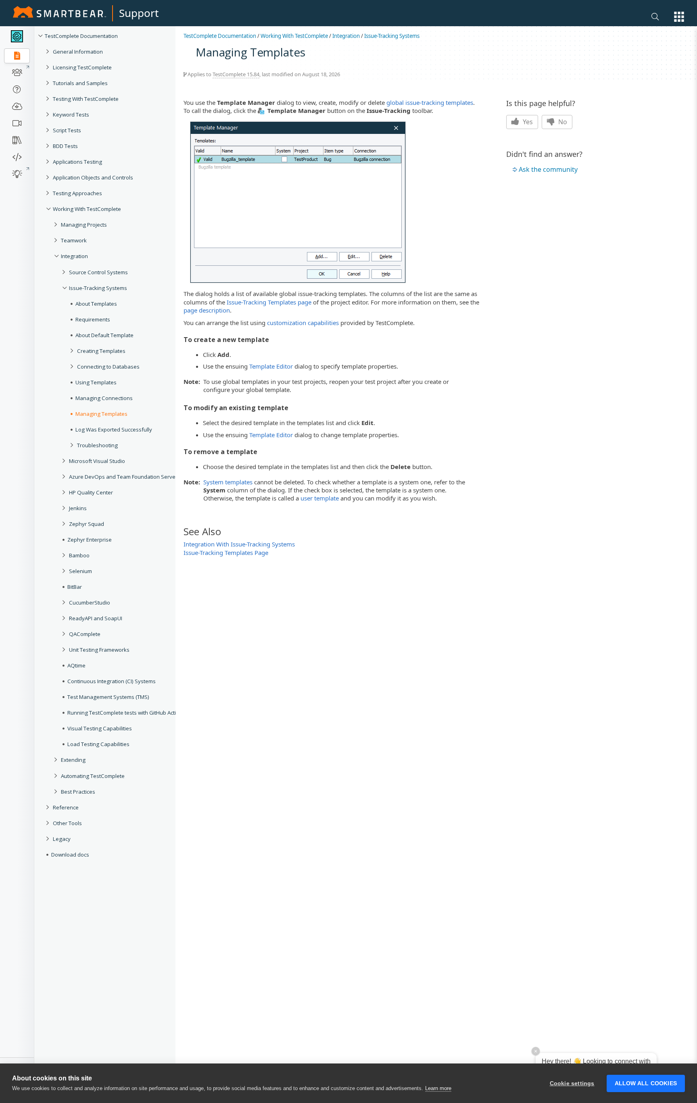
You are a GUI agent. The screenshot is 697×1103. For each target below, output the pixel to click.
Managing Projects (84, 224)
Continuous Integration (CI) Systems (111, 681)
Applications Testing (77, 161)
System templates (228, 482)
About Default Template (104, 335)
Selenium (80, 571)
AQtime (76, 665)
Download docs (70, 854)
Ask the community (548, 169)
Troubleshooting (97, 445)
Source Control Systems (98, 272)
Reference (66, 807)
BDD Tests (65, 146)
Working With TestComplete (87, 209)
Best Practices (78, 791)
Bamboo (79, 555)
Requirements (92, 319)
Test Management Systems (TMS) (108, 697)
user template (320, 498)
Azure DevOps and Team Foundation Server (123, 476)
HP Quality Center (91, 492)
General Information (78, 51)
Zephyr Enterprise (89, 539)
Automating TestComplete (93, 776)
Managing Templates (101, 413)
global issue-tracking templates (429, 102)
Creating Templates (101, 350)
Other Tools (67, 823)
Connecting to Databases (108, 366)
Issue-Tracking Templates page (269, 302)
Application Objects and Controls (93, 177)
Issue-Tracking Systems (98, 288)
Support (139, 13)
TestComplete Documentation (81, 36)
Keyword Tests (71, 114)
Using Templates (96, 382)
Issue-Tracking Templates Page (226, 552)
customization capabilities (303, 323)
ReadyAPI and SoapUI (95, 618)
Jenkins (78, 508)
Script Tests (67, 130)
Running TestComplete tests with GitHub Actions (126, 712)
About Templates (96, 303)
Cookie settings (572, 1083)
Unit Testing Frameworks (99, 649)
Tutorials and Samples (80, 83)
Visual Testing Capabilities (99, 728)
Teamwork (74, 240)
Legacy (62, 838)
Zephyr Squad (86, 524)
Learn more (438, 1088)
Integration (74, 256)
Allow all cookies (646, 1083)
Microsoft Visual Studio (97, 461)
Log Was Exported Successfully (113, 429)
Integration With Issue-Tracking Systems (239, 544)
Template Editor (271, 366)
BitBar (74, 586)
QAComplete (84, 634)
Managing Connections (104, 398)
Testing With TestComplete (86, 98)
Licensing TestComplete (82, 67)
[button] (679, 17)
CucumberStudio (89, 602)
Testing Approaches (77, 193)
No (562, 121)
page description (207, 310)
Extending (73, 759)
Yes (527, 121)
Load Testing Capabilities (98, 744)
